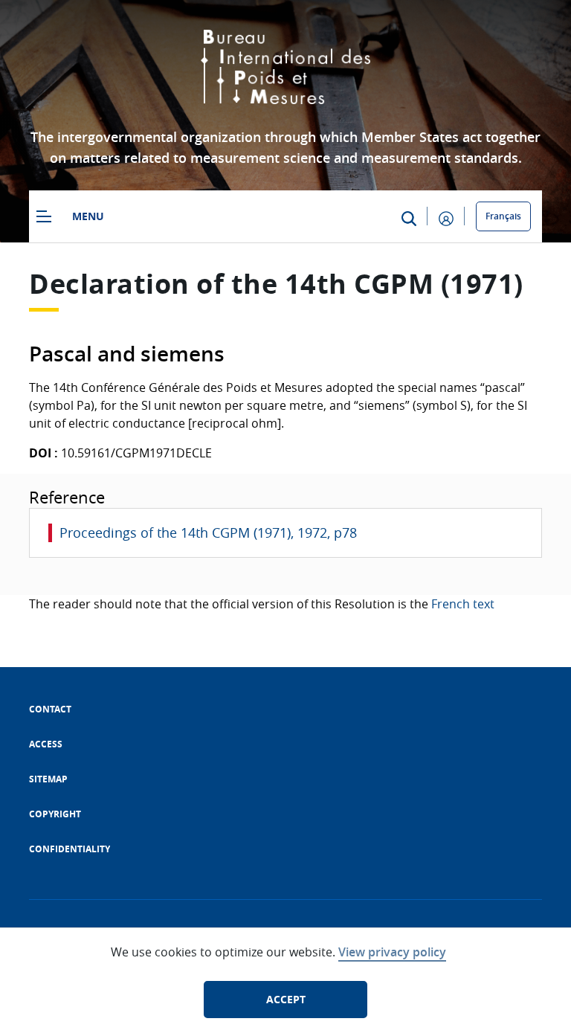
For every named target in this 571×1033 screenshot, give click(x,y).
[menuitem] (50, 709)
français (503, 216)
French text (462, 604)
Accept (286, 999)
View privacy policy (392, 952)
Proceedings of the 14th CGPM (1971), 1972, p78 (208, 532)
